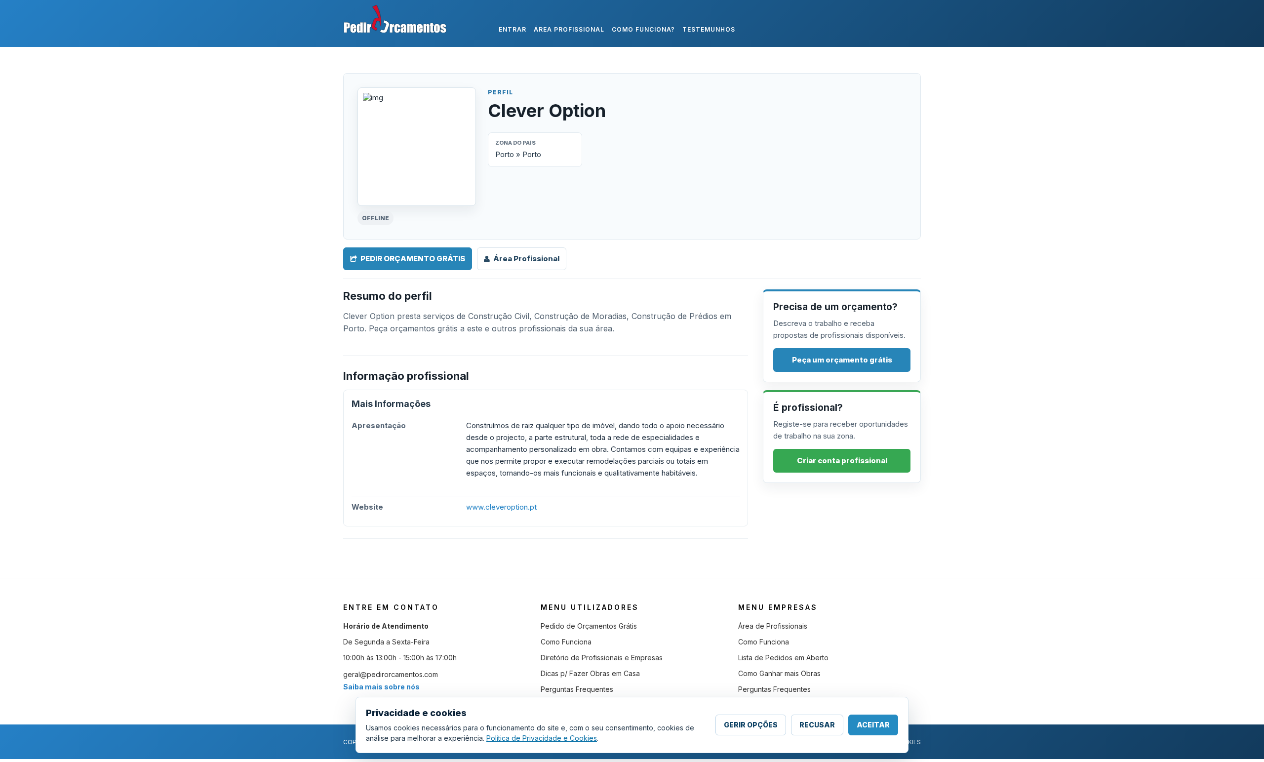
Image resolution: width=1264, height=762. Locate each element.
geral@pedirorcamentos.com (390, 674)
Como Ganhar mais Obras (779, 673)
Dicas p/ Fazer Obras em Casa (590, 673)
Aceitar (873, 725)
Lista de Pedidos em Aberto (783, 657)
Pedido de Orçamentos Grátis (589, 626)
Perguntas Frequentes (577, 689)
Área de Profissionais (772, 626)
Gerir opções (751, 725)
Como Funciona (566, 642)
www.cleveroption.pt (501, 507)
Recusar (817, 725)
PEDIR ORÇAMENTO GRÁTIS (412, 258)
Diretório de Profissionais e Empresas (602, 657)
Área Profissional (526, 258)
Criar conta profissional (842, 460)
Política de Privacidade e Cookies (541, 738)
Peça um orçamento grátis (842, 359)
